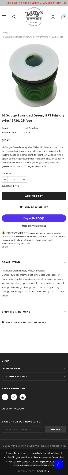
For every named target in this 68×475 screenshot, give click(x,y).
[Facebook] (5, 397)
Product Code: (9, 132)
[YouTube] (23, 397)
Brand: (5, 128)
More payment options (34, 225)
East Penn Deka (31, 128)
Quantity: (7, 173)
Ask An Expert (37, 322)
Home (5, 32)
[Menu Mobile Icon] (4, 17)
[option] (34, 76)
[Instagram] (14, 397)
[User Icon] (53, 17)
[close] (65, 3)
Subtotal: (7, 185)
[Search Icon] (14, 17)
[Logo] (34, 16)
